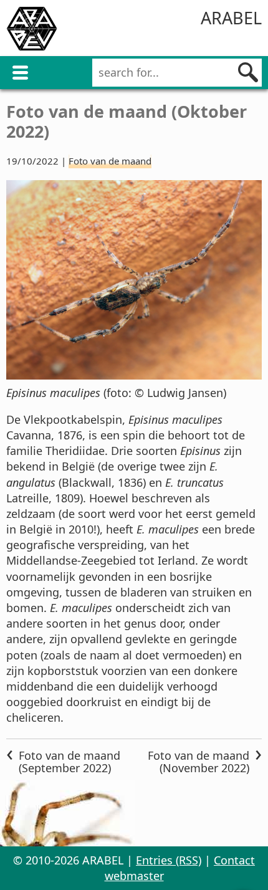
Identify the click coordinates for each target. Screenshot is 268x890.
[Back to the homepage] (31, 30)
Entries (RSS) (168, 860)
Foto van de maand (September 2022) (69, 761)
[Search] (248, 72)
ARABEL (231, 17)
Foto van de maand (110, 161)
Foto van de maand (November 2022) (198, 761)
